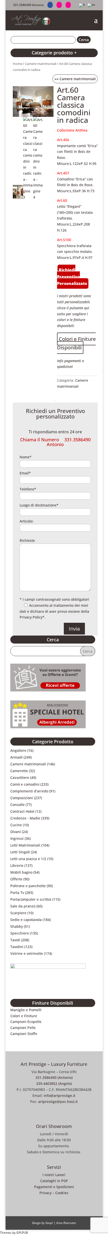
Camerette (19, 770)
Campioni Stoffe (23, 1033)
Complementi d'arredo (29, 791)
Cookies (61, 1192)
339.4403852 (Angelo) (54, 1083)
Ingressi (17, 838)
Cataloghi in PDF (54, 1180)
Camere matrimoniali (40, 63)
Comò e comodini (24, 784)
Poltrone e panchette (28, 885)
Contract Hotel (22, 811)
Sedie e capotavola (26, 919)
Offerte (16, 879)
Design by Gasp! (42, 1223)
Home (17, 63)
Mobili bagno (21, 872)
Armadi (16, 757)
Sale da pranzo (22, 906)
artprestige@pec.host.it (58, 1101)
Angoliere (18, 750)
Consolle (17, 804)
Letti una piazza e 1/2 (28, 858)
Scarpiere (18, 912)
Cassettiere (19, 777)
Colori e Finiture (23, 1015)
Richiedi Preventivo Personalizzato (72, 276)
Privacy (45, 1192)
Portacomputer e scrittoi (30, 899)
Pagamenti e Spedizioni (54, 1186)
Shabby (16, 926)
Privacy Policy (31, 617)
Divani (15, 831)
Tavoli (15, 940)
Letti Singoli (20, 852)
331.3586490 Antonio (28, 5)
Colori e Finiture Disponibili (76, 343)
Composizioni (21, 797)
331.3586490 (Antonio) (54, 1077)
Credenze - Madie (25, 818)
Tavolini (16, 946)
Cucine (16, 824)
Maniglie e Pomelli (25, 1009)
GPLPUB (22, 1232)
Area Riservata (66, 1223)
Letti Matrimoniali (25, 845)
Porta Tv (17, 892)
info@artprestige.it (59, 1095)
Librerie (16, 865)
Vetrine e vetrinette (26, 953)
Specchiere (19, 933)
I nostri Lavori (53, 1174)
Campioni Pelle (23, 1027)
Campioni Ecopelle (25, 1021)
